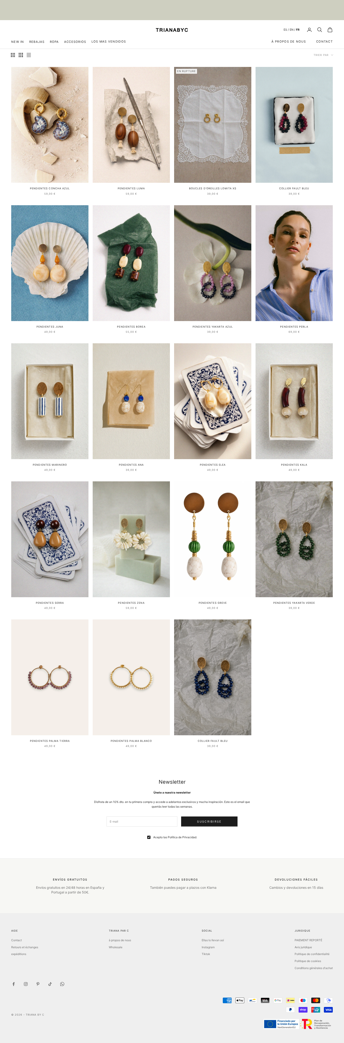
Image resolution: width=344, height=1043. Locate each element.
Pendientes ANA (131, 464)
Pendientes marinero (50, 464)
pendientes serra (50, 602)
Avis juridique (303, 947)
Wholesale (115, 947)
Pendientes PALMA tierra (50, 741)
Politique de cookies (308, 961)
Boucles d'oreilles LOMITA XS (212, 188)
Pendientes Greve (213, 602)
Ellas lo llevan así (213, 940)
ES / (286, 29)
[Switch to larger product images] (13, 55)
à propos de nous (288, 41)
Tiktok (206, 954)
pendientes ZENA (131, 602)
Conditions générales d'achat (314, 968)
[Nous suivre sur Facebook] (13, 984)
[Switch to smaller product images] (21, 55)
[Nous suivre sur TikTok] (50, 984)
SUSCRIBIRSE (209, 821)
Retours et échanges (24, 947)
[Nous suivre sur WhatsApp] (62, 984)
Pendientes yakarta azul (213, 326)
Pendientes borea (131, 326)
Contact (324, 41)
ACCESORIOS (75, 41)
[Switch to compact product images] (29, 55)
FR (298, 29)
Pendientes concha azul (50, 188)
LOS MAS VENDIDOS (108, 41)
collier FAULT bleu (294, 188)
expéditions (18, 954)
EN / (292, 29)
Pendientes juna (50, 326)
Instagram (208, 947)
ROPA (54, 41)
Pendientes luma (131, 188)
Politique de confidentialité (312, 954)
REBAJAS (37, 41)
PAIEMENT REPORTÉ (308, 940)
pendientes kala (294, 464)
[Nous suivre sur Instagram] (25, 984)
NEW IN (17, 41)
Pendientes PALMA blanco (131, 741)
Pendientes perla (294, 326)
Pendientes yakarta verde (294, 602)
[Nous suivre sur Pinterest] (38, 984)
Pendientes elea (213, 464)
